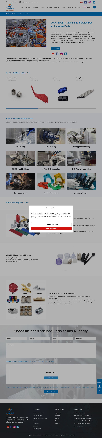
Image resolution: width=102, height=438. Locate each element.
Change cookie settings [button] (51, 224)
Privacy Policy (34, 218)
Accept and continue (51, 228)
